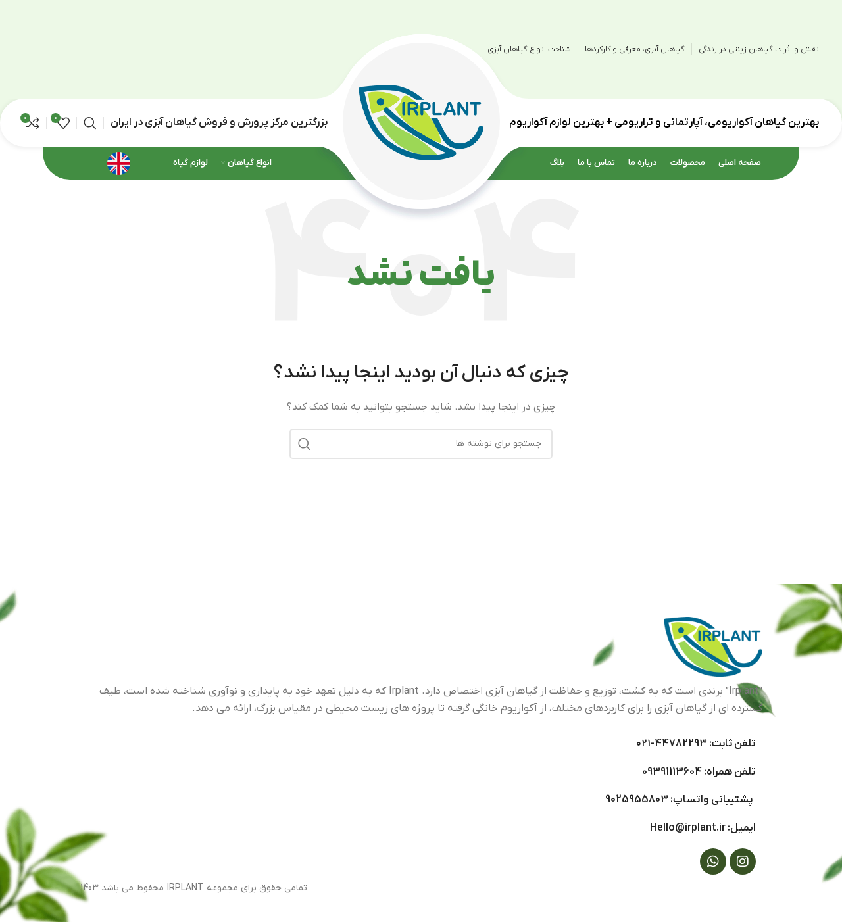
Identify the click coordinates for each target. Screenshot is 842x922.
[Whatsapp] (713, 861)
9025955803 (636, 799)
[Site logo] (421, 122)
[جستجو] (90, 123)
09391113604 (672, 772)
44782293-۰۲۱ (671, 743)
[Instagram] (743, 861)
